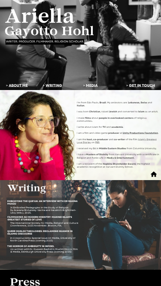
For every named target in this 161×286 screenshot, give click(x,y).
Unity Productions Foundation (140, 133)
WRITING (54, 85)
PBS (97, 142)
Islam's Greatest (147, 139)
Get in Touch (142, 85)
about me (18, 85)
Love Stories (84, 142)
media (91, 85)
